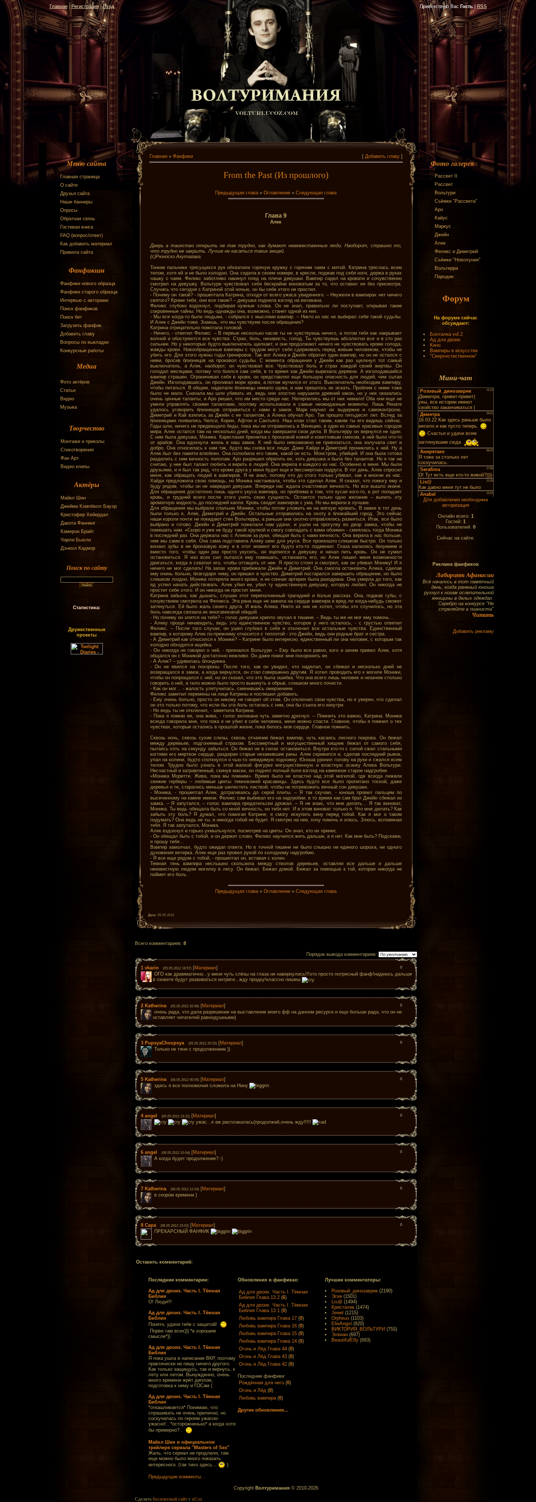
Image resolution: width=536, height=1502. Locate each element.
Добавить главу (382, 156)
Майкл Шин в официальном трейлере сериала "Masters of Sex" (188, 1444)
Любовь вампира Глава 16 (268, 1325)
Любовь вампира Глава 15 (268, 1333)
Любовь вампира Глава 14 (268, 1341)
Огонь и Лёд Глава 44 (263, 1348)
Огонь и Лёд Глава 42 (263, 1364)
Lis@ (336, 1301)
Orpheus (340, 1318)
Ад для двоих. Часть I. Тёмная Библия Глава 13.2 (273, 1294)
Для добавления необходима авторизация (455, 502)
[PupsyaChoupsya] (153, 1049)
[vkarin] (153, 974)
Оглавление (277, 192)
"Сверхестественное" (453, 356)
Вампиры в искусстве (454, 350)
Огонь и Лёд (252, 1390)
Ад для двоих (445, 339)
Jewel (337, 1312)
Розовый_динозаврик (354, 1290)
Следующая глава (316, 192)
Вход (108, 6)
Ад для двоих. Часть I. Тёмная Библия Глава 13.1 (273, 1307)
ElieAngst (341, 1323)
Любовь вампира (257, 1398)
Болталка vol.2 (446, 334)
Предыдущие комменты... (176, 1476)
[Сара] (153, 1231)
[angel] (153, 1122)
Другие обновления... (263, 1410)
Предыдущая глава (236, 192)
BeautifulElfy (344, 1340)
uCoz (197, 1499)
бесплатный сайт (170, 1499)
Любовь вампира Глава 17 (268, 1318)
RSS (482, 6)
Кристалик (342, 1307)
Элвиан (339, 1334)
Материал (205, 967)
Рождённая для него (261, 1382)
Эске (336, 1296)
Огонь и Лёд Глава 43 (263, 1356)
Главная (58, 6)
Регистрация (85, 6)
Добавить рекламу (473, 631)
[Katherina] (153, 1012)
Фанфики (183, 156)
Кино (435, 345)
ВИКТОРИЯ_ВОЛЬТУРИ (358, 1329)
